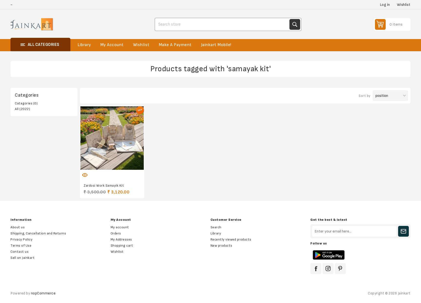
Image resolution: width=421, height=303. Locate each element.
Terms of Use (20, 245)
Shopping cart (122, 245)
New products (221, 245)
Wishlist (117, 252)
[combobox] (222, 24)
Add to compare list (107, 172)
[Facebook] (315, 268)
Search (294, 24)
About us (17, 227)
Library (215, 233)
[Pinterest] (340, 268)
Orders (116, 233)
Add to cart (127, 172)
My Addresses (121, 239)
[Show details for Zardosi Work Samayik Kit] (112, 138)
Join (403, 231)
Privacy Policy (21, 239)
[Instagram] (328, 268)
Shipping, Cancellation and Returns (38, 233)
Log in (385, 4)
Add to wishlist (97, 172)
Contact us (19, 252)
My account (120, 227)
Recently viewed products (230, 239)
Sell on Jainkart (22, 258)
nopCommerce (43, 293)
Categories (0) (26, 103)
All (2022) (22, 109)
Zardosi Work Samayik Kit (104, 185)
